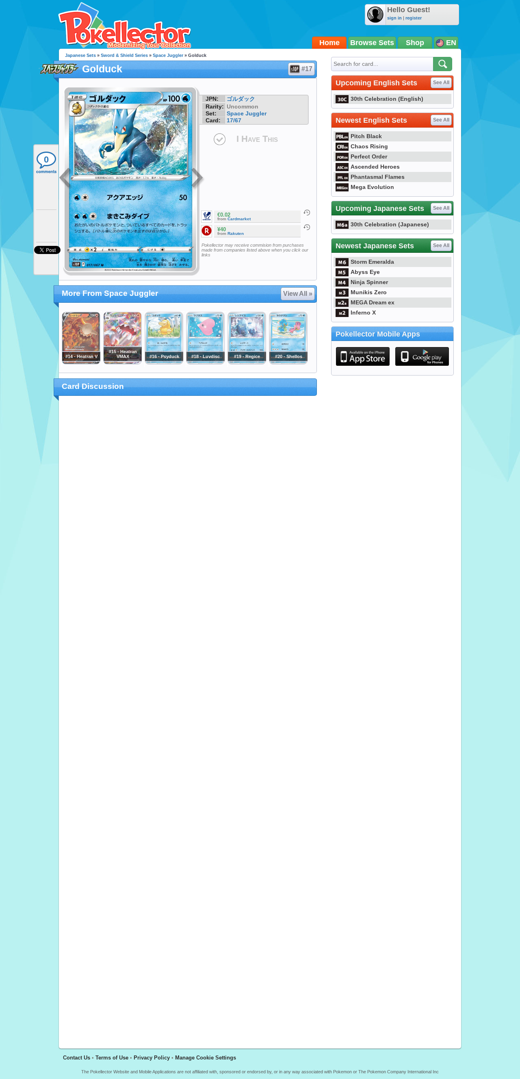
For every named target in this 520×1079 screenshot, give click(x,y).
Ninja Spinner (369, 282)
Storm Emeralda (372, 261)
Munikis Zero (369, 292)
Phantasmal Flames (378, 177)
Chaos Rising (369, 146)
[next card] (198, 179)
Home (329, 43)
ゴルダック (241, 99)
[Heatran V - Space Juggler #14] (80, 362)
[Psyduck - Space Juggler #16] (163, 362)
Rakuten (236, 233)
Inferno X (363, 312)
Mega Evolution (372, 187)
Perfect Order (369, 156)
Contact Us (76, 1058)
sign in (394, 17)
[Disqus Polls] (188, 507)
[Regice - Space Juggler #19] (246, 362)
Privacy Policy (152, 1058)
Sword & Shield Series (124, 55)
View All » (297, 293)
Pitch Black (366, 136)
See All (441, 82)
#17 (306, 68)
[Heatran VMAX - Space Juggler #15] (122, 362)
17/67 (234, 120)
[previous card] (66, 179)
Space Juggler (168, 55)
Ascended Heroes (375, 166)
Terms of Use (111, 1058)
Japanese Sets (80, 55)
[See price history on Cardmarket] (306, 212)
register (413, 17)
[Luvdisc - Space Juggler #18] (205, 362)
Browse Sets (372, 43)
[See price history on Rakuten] (306, 227)
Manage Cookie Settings (205, 1058)
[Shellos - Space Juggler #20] (288, 362)
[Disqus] (188, 717)
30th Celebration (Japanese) (390, 224)
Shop (415, 43)
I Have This (257, 139)
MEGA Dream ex (372, 302)
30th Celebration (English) (387, 99)
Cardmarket (239, 219)
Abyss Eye (365, 272)
